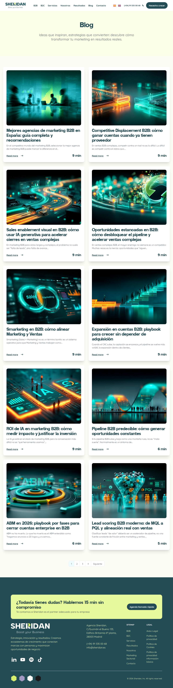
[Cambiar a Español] (114, 5)
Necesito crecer (157, 5)
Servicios (52, 5)
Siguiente (97, 563)
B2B (35, 5)
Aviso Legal (152, 630)
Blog (90, 5)
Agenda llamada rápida (142, 606)
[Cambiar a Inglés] (119, 5)
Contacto (101, 5)
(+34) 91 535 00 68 (132, 5)
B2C (43, 5)
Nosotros (65, 5)
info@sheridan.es (95, 647)
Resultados (79, 5)
